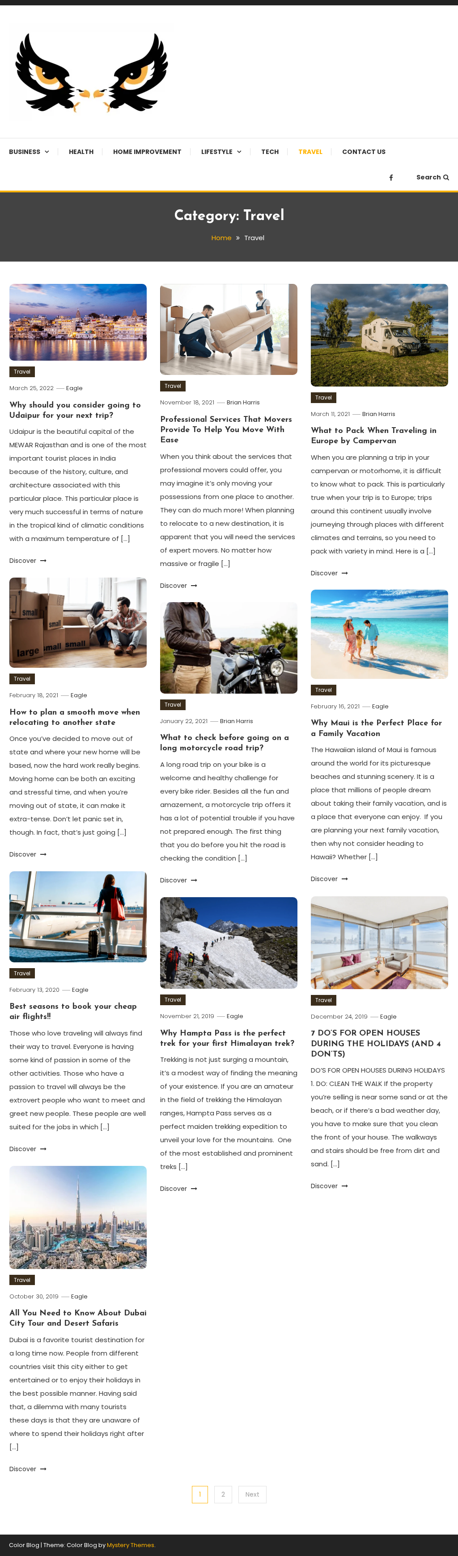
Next (252, 1494)
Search (428, 177)
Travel (310, 151)
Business (24, 151)
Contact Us (364, 151)
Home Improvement (147, 151)
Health (81, 151)
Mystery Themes (130, 1545)
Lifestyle (217, 151)
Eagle (74, 388)
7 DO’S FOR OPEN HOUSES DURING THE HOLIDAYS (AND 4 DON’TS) (376, 1044)
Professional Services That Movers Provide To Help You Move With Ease (226, 430)
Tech (270, 151)
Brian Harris (243, 402)
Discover (23, 560)
